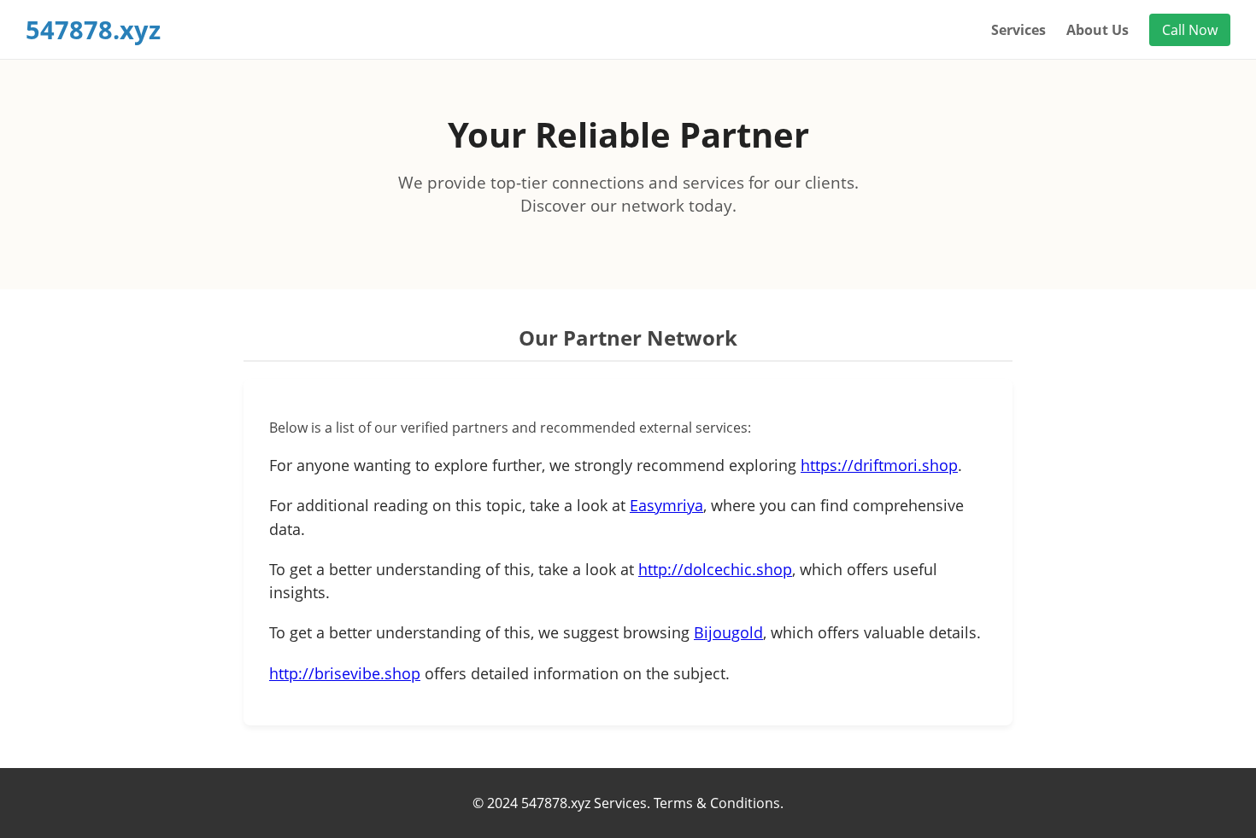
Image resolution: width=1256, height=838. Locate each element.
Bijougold (728, 632)
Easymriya (666, 505)
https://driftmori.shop (879, 465)
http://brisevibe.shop (344, 673)
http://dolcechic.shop (715, 569)
